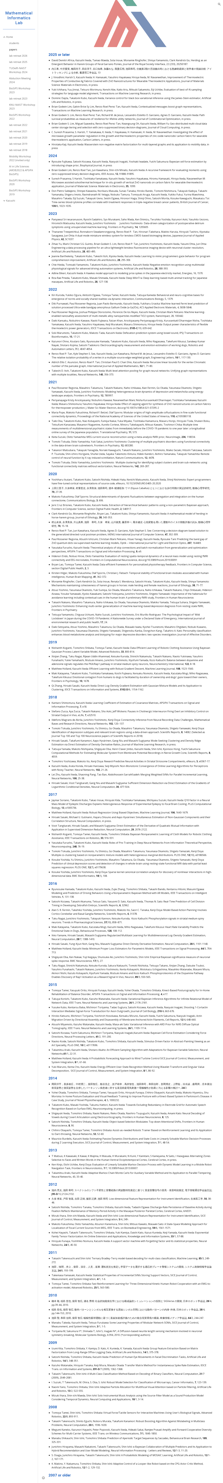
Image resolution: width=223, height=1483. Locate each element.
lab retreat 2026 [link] (18, 55)
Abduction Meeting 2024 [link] (20, 80)
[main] (130, 765)
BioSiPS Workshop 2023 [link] (19, 90)
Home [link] (9, 37)
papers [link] (13, 49)
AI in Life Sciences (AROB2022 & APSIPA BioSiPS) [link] (21, 170)
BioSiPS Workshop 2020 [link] (19, 182)
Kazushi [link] (10, 200)
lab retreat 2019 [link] (18, 143)
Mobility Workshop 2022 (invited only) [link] (20, 158)
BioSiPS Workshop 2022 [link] (19, 116)
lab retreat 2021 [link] (18, 131)
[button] (219, 4)
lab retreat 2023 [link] (18, 98)
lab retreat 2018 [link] (18, 150)
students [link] (14, 43)
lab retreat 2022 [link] (18, 125)
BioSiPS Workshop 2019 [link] (19, 192)
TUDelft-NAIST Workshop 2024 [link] (18, 70)
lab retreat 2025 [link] (18, 62)
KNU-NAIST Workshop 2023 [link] (22, 106)
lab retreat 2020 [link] (18, 137)
